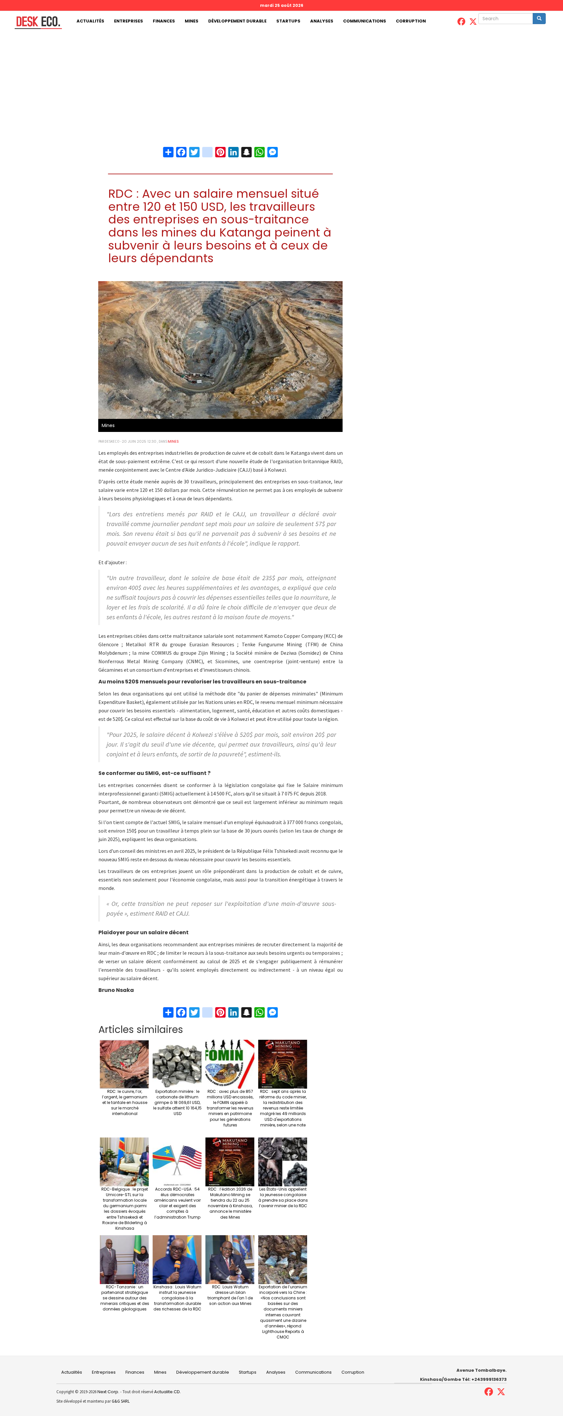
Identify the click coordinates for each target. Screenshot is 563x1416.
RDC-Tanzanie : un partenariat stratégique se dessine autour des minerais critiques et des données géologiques (124, 1298)
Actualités (90, 21)
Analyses (321, 21)
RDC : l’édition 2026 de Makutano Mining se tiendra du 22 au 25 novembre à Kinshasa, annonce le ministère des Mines (230, 1203)
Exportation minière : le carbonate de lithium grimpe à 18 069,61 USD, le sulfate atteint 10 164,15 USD (177, 1103)
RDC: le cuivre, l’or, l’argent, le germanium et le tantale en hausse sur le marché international (124, 1103)
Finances (164, 21)
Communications (364, 21)
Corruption (411, 21)
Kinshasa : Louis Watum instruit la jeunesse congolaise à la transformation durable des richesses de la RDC (177, 1298)
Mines (191, 21)
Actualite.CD (166, 1392)
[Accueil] (36, 22)
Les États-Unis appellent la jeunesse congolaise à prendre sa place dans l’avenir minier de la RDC (283, 1197)
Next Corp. (108, 1392)
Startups (288, 21)
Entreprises (128, 21)
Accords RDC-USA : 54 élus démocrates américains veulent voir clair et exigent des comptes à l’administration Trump (177, 1203)
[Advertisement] (281, 80)
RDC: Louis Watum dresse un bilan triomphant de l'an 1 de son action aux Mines (230, 1295)
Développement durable (237, 21)
